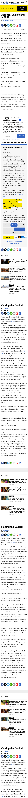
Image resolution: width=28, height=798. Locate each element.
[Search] (24, 2)
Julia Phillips (5, 308)
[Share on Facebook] (2, 25)
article (13, 321)
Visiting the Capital (12, 305)
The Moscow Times (7, 20)
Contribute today (22, 8)
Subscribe (21, 136)
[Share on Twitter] (5, 25)
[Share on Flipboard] (17, 25)
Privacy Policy (16, 139)
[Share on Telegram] (8, 25)
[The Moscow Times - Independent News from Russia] (11, 2)
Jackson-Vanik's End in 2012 (13, 16)
